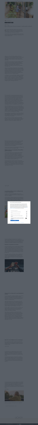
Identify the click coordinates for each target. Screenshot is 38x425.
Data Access (19, 222)
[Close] (29, 202)
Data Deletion (15, 222)
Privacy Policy (22, 222)
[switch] (26, 211)
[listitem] (19, 210)
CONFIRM (15, 220)
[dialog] (19, 212)
